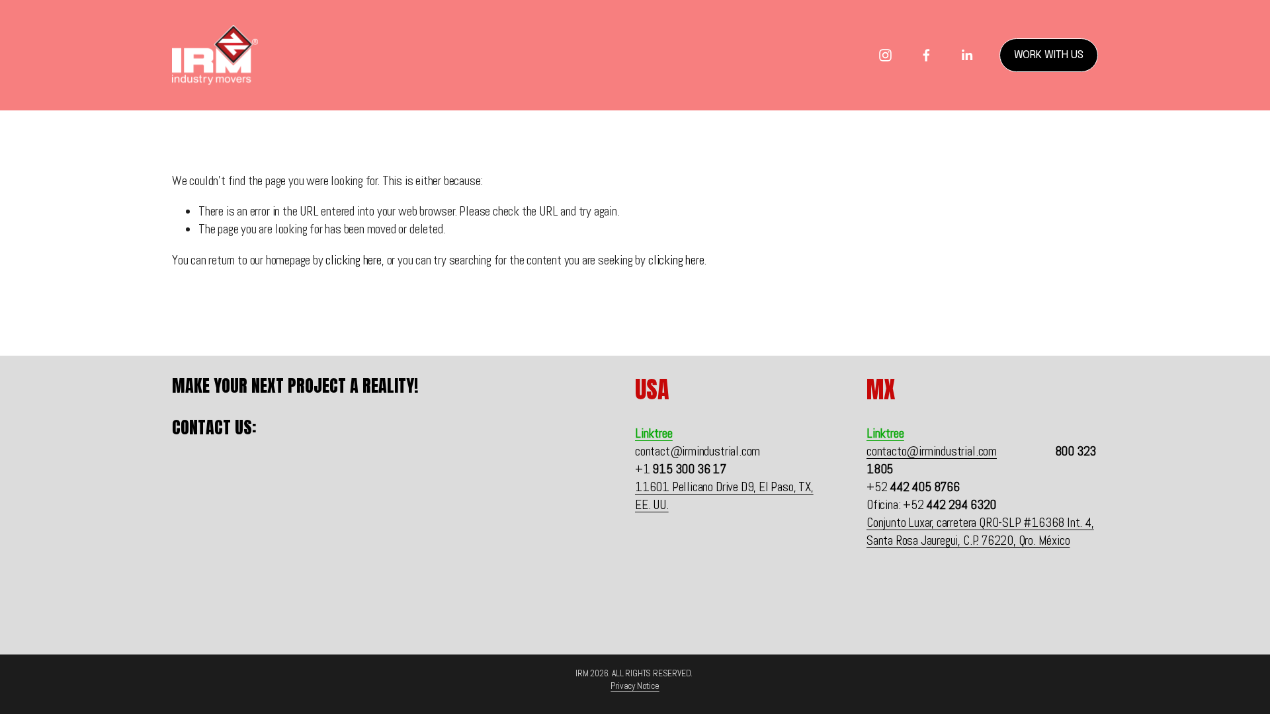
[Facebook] (926, 55)
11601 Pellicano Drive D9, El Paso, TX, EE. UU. (724, 496)
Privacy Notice (635, 686)
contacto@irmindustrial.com (932, 451)
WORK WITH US (1048, 55)
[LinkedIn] (966, 55)
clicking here (353, 260)
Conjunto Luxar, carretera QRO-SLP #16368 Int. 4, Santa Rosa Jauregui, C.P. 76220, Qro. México (980, 531)
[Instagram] (885, 55)
